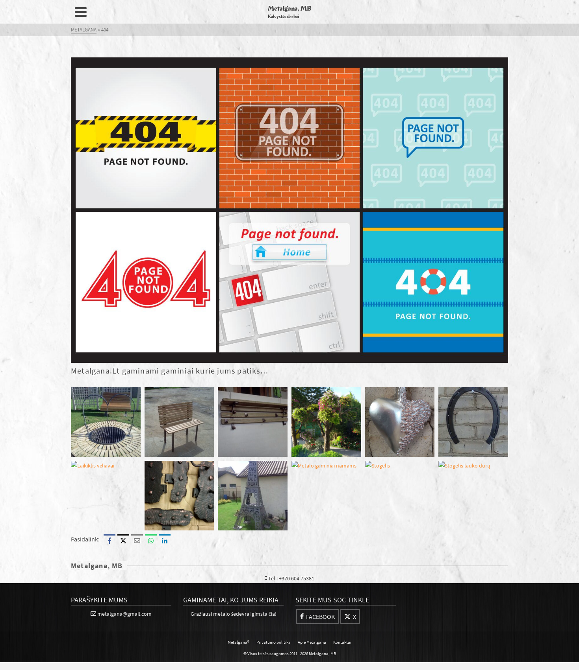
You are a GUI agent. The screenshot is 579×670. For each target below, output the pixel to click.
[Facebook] (109, 540)
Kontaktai (342, 642)
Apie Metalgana (312, 642)
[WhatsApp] (151, 540)
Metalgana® (238, 642)
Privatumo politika (273, 642)
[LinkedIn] (165, 540)
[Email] (137, 540)
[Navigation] (81, 12)
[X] (123, 540)
